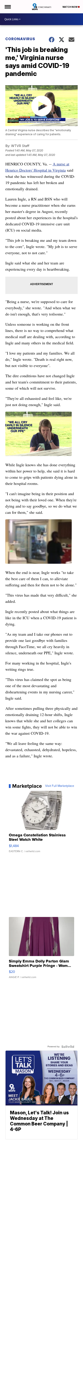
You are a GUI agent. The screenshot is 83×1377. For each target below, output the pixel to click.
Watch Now (70, 7)
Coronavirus (20, 39)
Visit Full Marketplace (59, 786)
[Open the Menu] (7, 6)
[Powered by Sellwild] (67, 1046)
